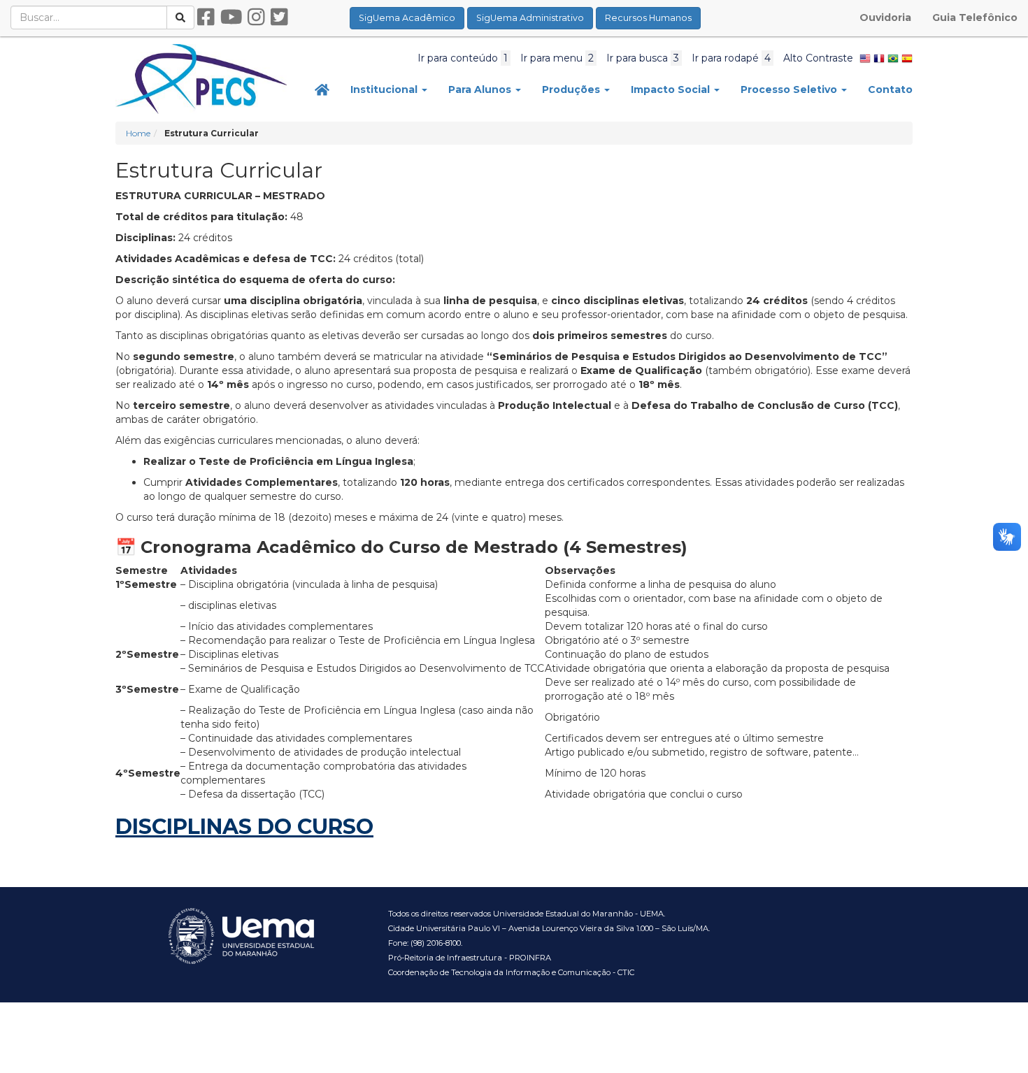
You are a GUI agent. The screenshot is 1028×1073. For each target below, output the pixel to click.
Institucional (385, 89)
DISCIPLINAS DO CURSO (244, 827)
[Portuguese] (893, 58)
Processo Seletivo (790, 89)
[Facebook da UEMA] (205, 17)
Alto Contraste (818, 58)
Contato (890, 89)
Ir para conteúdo (462, 58)
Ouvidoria (885, 17)
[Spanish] (907, 58)
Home (138, 133)
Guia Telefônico (975, 17)
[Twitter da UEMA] (279, 17)
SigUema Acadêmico (407, 18)
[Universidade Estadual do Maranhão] (201, 78)
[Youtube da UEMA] (231, 17)
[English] (865, 58)
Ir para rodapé (731, 58)
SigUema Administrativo (530, 18)
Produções (572, 89)
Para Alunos (481, 89)
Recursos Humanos (648, 18)
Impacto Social (672, 89)
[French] (879, 58)
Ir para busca (642, 58)
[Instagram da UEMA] (256, 17)
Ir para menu (557, 58)
